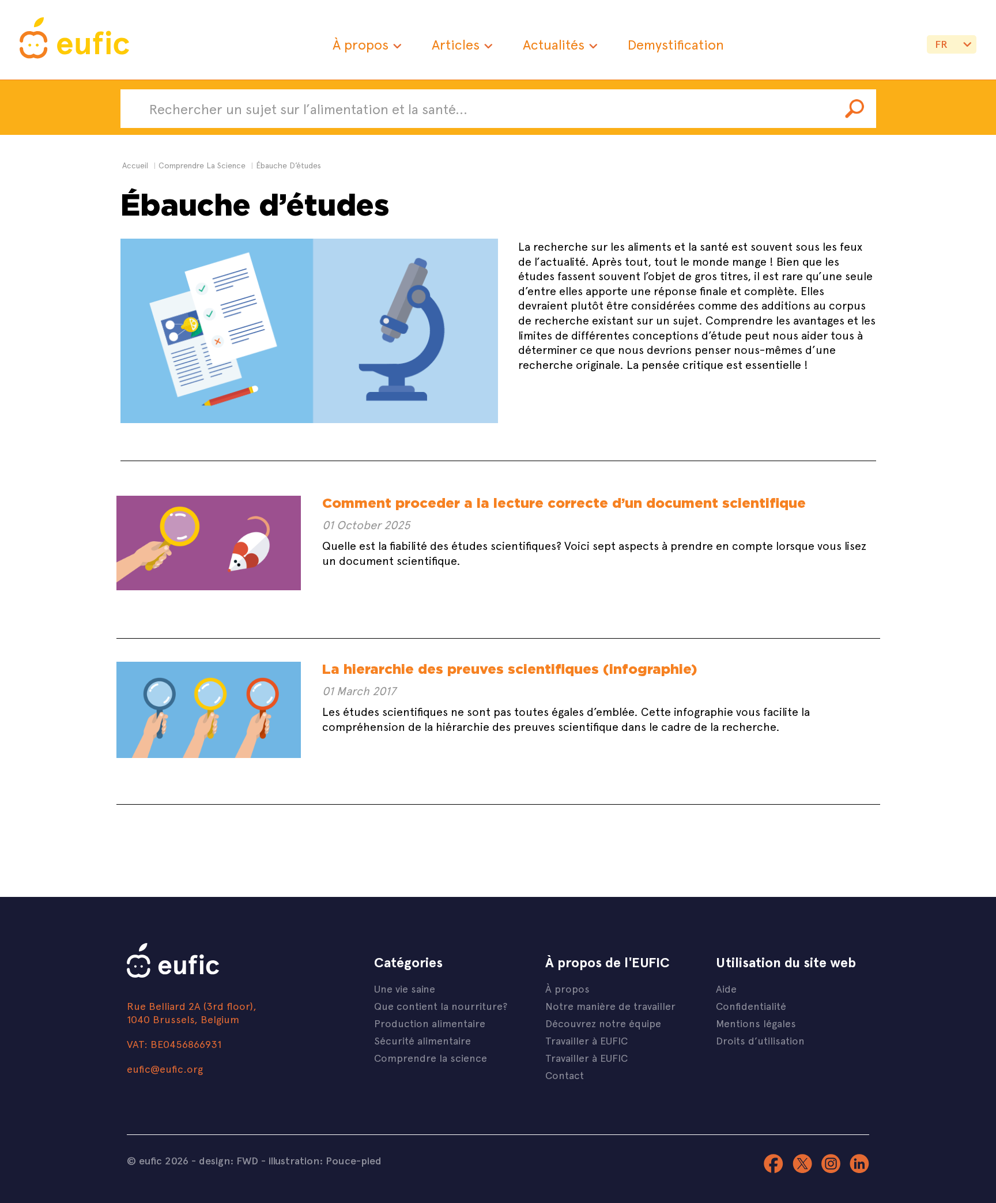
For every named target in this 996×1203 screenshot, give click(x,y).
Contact (564, 1075)
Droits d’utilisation (760, 1040)
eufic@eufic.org (165, 1068)
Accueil (135, 165)
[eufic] (74, 39)
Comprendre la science (430, 1057)
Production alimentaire (429, 1023)
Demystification (676, 44)
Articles (456, 44)
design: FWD (228, 1160)
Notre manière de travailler (610, 1005)
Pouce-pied (354, 1160)
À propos (360, 44)
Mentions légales (756, 1023)
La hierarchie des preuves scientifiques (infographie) (509, 668)
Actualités (553, 44)
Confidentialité (751, 1005)
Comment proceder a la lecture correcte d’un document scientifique (564, 502)
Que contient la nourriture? (440, 1005)
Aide (726, 988)
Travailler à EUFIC (586, 1040)
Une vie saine (404, 988)
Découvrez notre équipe (603, 1023)
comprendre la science (202, 165)
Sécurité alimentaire (422, 1040)
